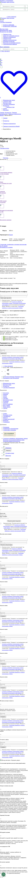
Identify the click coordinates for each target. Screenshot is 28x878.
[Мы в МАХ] (14, 67)
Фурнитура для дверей (6, 31)
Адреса (5, 413)
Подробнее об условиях (6, 247)
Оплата (5, 397)
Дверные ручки (7, 34)
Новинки (5, 394)
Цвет (1, 153)
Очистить (5, 158)
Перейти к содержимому (6, 0)
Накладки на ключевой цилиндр (11, 42)
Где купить (6, 393)
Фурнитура (6, 105)
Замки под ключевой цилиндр (11, 35)
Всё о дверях (6, 405)
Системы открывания (6, 22)
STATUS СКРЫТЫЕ (8, 25)
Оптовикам (6, 427)
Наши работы (6, 406)
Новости (5, 417)
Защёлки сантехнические (9, 40)
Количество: (3, 159)
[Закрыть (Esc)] (5, 876)
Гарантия (5, 402)
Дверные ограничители (9, 37)
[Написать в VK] (8, 375)
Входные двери (4, 29)
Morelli (11, 234)
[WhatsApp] (1, 59)
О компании (6, 422)
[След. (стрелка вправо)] (2, 877)
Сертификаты (6, 416)
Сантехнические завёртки (10, 44)
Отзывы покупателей (8, 419)
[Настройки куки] (3, 874)
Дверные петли (7, 38)
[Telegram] (1, 62)
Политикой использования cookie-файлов (12, 358)
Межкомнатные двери (6, 30)
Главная (2, 112)
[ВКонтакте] (1, 64)
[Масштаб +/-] (0, 876)
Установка (6, 401)
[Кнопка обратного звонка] (3, 16)
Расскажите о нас (11, 378)
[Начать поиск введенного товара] (25, 6)
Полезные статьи (7, 415)
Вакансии (5, 420)
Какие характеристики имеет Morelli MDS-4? (14, 320)
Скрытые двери (7, 101)
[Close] (0, 537)
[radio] (11, 151)
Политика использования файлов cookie (13, 440)
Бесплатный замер (8, 399)
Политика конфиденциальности (11, 441)
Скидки (5, 408)
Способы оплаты (4, 148)
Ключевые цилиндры (8, 41)
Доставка (5, 398)
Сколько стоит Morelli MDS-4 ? (10, 315)
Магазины (6, 110)
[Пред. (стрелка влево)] (0, 877)
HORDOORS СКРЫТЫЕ (10, 26)
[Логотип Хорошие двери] (7, 2)
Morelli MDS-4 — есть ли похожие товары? (13, 328)
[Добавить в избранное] (0, 132)
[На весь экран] (2, 876)
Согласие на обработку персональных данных (12, 357)
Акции (2, 21)
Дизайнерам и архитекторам (10, 428)
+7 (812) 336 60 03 (11, 16)
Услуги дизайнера (8, 404)
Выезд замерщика (4, 46)
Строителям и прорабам (9, 430)
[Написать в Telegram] (8, 371)
